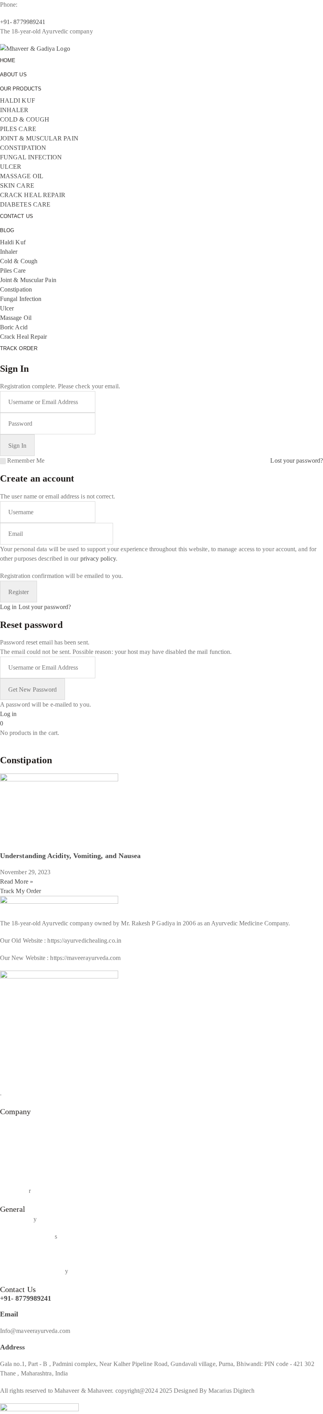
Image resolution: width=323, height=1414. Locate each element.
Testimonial (14, 1156)
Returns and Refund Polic (32, 1271)
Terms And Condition (27, 1236)
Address (12, 1347)
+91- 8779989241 (25, 1298)
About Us (12, 1121)
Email (9, 1314)
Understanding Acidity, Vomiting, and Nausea (70, 856)
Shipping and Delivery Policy (37, 1253)
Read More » (16, 881)
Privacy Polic (16, 1219)
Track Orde (14, 1190)
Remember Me (26, 460)
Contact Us (14, 1173)
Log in (8, 607)
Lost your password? (296, 460)
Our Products (16, 1138)
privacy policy (98, 558)
